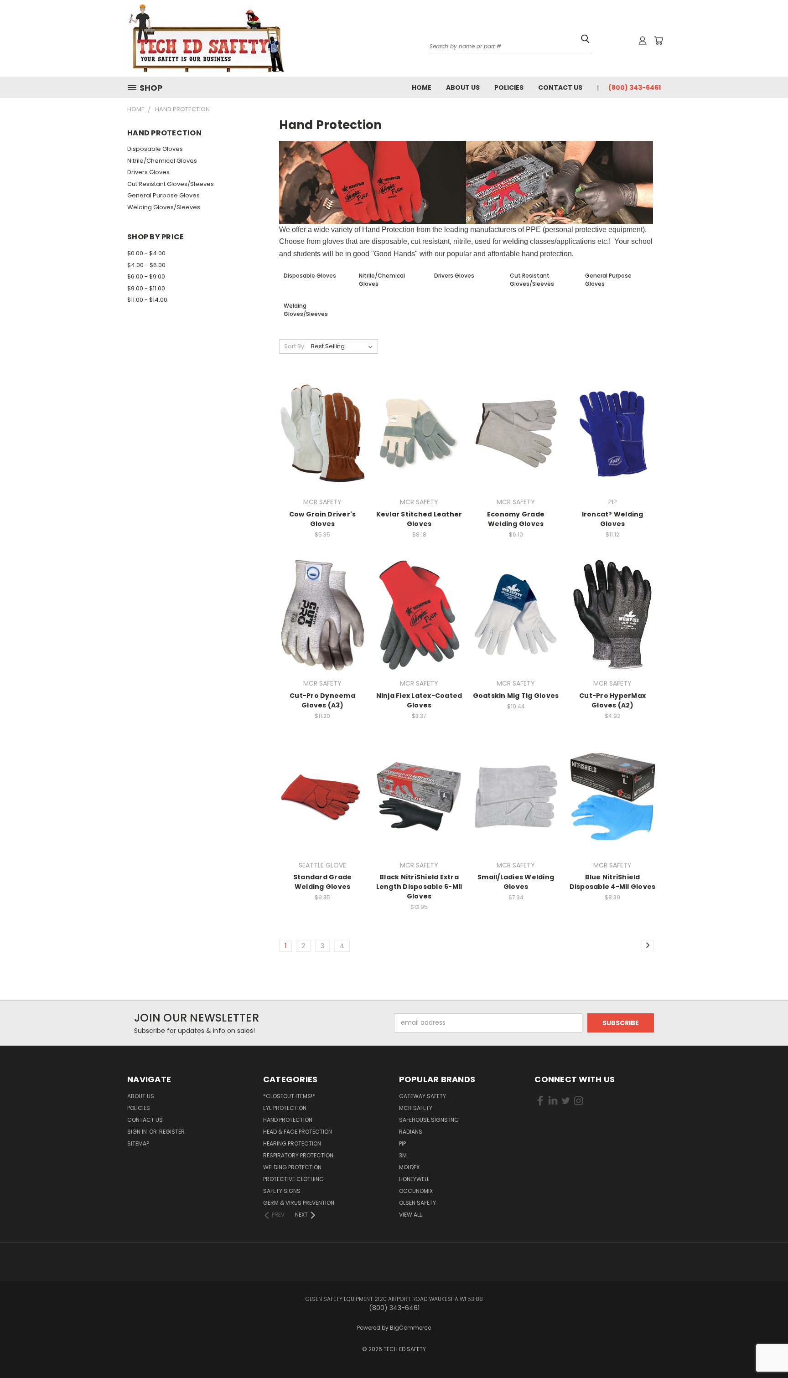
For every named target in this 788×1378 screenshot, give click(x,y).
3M (403, 1155)
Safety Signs (282, 1191)
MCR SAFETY (415, 1108)
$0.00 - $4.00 (146, 253)
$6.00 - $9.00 (146, 276)
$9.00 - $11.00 (146, 288)
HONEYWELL (414, 1179)
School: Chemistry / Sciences (596, 118)
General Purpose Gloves (163, 195)
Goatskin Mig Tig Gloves (516, 695)
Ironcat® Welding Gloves (612, 519)
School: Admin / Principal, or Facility (604, 108)
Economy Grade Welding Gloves (515, 519)
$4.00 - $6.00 (146, 265)
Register (172, 1131)
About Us (463, 87)
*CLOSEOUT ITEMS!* (289, 1096)
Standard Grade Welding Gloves (322, 881)
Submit (643, 177)
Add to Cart (419, 450)
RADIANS (410, 1131)
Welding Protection (292, 1167)
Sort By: (295, 346)
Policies (509, 87)
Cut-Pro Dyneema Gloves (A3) (322, 700)
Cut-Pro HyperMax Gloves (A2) (612, 700)
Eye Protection (284, 1108)
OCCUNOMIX (416, 1191)
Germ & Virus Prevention (298, 1203)
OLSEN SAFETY (417, 1203)
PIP (402, 1143)
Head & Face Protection (297, 1131)
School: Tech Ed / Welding (593, 127)
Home (421, 87)
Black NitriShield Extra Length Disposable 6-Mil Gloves (419, 886)
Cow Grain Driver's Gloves (322, 519)
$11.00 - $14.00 (147, 299)
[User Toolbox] (642, 40)
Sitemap (138, 1143)
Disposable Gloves (155, 149)
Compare (319, 433)
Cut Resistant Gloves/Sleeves (170, 184)
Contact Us (560, 87)
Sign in (137, 1131)
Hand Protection (287, 1120)
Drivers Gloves (148, 172)
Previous (764, 1343)
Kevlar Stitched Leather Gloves (419, 519)
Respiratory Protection (298, 1155)
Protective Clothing (293, 1179)
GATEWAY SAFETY (422, 1096)
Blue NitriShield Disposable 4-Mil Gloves (613, 881)
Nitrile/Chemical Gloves (162, 160)
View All (410, 1214)
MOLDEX (409, 1167)
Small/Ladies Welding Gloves (515, 881)
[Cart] (658, 40)
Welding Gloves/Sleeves (163, 207)
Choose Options (322, 450)
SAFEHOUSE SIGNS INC (429, 1120)
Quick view (322, 415)
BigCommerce (410, 1328)
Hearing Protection (292, 1143)
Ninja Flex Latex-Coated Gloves (419, 700)
